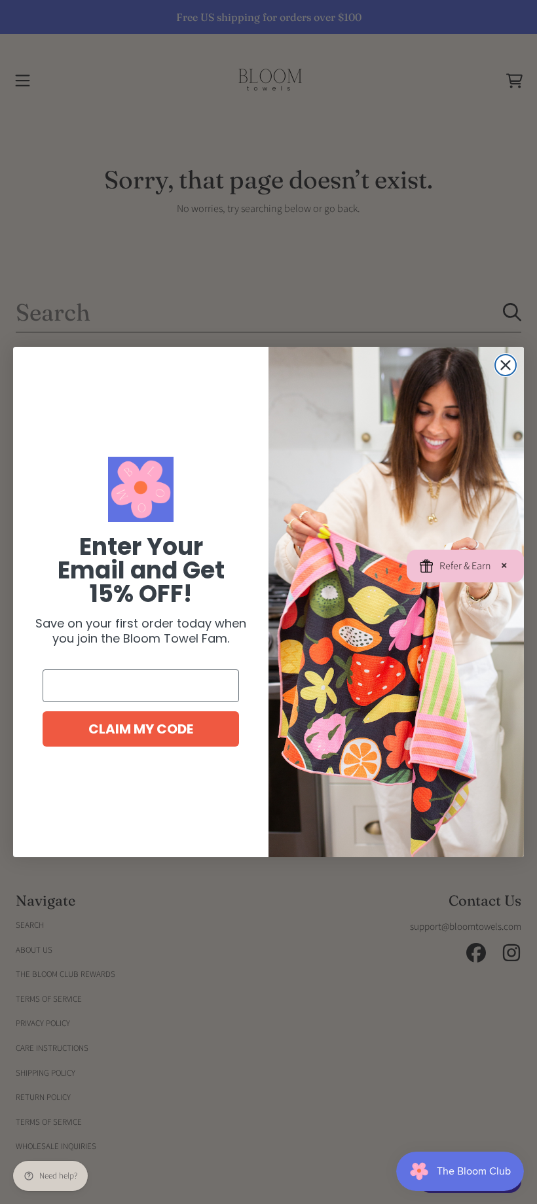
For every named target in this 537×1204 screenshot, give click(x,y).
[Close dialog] (505, 365)
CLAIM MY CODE (140, 729)
